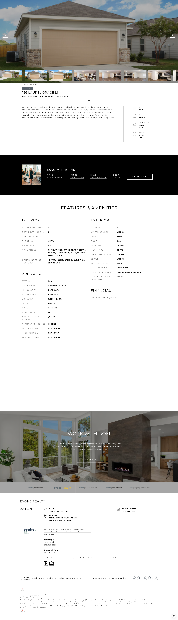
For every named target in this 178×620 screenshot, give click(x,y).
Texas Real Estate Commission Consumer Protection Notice (64, 529)
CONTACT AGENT (140, 177)
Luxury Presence (72, 578)
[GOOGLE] (150, 578)
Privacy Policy (119, 578)
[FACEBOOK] (156, 578)
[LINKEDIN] (134, 578)
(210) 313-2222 (128, 511)
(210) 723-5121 (50, 545)
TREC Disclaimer (49, 534)
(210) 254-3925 (77, 178)
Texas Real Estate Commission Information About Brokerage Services (67, 532)
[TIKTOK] (139, 578)
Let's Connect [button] (89, 460)
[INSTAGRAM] (145, 578)
